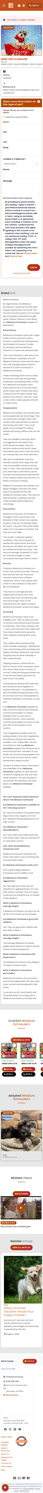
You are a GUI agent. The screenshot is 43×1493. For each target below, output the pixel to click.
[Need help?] (5, 1487)
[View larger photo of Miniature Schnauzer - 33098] (34, 1045)
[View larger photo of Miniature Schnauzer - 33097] (14, 1045)
